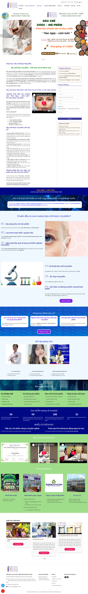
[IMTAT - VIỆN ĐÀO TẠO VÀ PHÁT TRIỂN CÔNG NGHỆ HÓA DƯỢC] (11, 5)
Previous (4, 354)
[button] (1, 35)
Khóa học (39, 5)
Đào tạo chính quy (30, 5)
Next (27, 354)
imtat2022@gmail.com (16, 587)
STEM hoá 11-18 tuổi (56, 579)
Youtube (68, 578)
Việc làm (73, 5)
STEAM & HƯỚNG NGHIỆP (49, 5)
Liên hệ (20, 8)
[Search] (77, 2)
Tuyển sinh (67, 5)
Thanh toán (60, 106)
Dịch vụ (60, 5)
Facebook (65, 578)
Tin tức (78, 5)
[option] (44, 34)
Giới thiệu (21, 5)
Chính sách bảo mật (56, 586)
